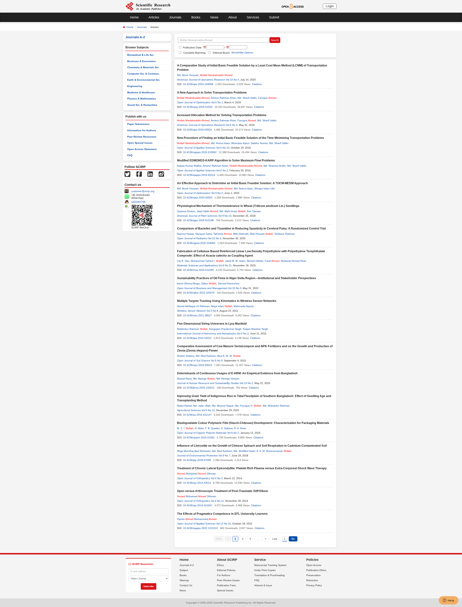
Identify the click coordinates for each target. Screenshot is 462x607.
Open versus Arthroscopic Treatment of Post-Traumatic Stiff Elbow (222, 491)
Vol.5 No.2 (243, 333)
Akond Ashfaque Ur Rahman (193, 306)
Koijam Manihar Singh (255, 329)
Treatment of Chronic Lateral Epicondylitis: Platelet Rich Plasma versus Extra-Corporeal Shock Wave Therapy (252, 468)
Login (330, 6)
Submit (274, 17)
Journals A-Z (187, 565)
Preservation (313, 575)
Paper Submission (138, 124)
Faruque (267, 97)
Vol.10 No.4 (232, 79)
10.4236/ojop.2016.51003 (197, 106)
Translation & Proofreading (269, 575)
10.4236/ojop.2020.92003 (197, 197)
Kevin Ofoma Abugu (188, 283)
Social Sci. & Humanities (142, 104)
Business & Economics (141, 61)
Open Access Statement (142, 149)
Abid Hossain (261, 233)
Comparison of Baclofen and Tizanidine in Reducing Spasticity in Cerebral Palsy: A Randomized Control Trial (251, 228)
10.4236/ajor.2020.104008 (198, 84)
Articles (154, 17)
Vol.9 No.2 (217, 193)
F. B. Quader (212, 428)
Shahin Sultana (185, 355)
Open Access (313, 565)
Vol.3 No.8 (212, 310)
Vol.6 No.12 (208, 410)
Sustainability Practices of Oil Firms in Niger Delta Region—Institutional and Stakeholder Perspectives (246, 278)
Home (134, 17)
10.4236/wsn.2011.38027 (197, 315)
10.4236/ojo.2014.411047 (197, 505)
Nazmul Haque (185, 233)
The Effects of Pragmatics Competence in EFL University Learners (222, 513)
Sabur (208, 283)
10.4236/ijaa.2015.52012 (197, 338)
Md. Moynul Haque (223, 405)
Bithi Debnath (241, 233)
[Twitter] (127, 173)
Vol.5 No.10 (222, 147)
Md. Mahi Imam (232, 211)
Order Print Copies (265, 570)
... (258, 538)
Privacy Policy (314, 585)
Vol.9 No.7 (224, 455)
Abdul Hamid (184, 405)
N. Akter (199, 428)
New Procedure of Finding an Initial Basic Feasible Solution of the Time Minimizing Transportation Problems (250, 137)
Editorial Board (221, 52)
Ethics (220, 565)
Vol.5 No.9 (217, 360)
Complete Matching (194, 52)
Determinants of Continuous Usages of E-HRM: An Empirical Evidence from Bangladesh (237, 373)
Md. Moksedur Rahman (276, 405)
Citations (257, 84)
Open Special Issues (139, 142)
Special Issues (225, 590)
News (214, 17)
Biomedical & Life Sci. (140, 54)
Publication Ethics (316, 570)
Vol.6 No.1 (233, 432)
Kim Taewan (254, 211)
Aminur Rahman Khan (223, 97)
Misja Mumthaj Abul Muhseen (194, 451)
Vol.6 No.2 (222, 170)
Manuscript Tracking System (270, 565)
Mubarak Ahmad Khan (293, 260)
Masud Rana (184, 378)
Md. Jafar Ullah (201, 405)
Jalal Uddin (207, 211)
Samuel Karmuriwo (228, 283)
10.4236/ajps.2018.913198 (198, 220)
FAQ (129, 155)
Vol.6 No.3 (231, 124)
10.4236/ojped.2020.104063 (199, 243)
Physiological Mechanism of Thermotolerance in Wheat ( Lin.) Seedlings (238, 205)
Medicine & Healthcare (141, 92)
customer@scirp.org (142, 191)
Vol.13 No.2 (246, 383)
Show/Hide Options (242, 52)
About (232, 17)
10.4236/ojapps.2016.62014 (199, 175)
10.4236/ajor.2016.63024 (197, 129)
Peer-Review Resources (141, 136)
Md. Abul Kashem (206, 355)
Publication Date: (192, 47)
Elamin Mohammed (197, 519)
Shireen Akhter (255, 260)
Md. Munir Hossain (188, 75)
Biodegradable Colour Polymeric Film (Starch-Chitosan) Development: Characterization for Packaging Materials (253, 422)
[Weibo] (161, 173)
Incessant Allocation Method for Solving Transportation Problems (221, 115)
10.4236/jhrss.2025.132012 (198, 387)
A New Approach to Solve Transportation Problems (212, 92)
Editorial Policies (226, 570)
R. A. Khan (240, 428)
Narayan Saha (203, 233)
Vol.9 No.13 (224, 215)
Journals (175, 17)
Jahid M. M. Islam (235, 260)
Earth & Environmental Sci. (143, 79)
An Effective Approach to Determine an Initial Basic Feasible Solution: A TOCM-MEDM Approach (242, 183)
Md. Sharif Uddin (247, 97)
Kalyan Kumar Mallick (189, 165)
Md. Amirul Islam (220, 143)
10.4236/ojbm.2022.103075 (199, 292)
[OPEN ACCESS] (292, 6)
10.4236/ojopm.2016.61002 (199, 437)
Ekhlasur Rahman (284, 233)
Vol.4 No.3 (217, 478)
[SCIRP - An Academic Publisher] (147, 6)
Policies (312, 560)
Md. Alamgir (204, 378)
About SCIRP (227, 560)
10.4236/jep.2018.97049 (197, 460)
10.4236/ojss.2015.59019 (197, 365)
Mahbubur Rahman (192, 329)
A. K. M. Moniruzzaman (273, 451)
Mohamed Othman (196, 473)
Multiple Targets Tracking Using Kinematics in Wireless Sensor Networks (226, 300)
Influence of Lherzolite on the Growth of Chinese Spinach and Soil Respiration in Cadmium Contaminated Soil (252, 445)
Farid (272, 260)
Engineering (134, 86)
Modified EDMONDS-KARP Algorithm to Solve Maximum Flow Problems (226, 160)
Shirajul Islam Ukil (264, 188)
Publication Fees (226, 585)
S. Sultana (227, 428)
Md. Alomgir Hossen (227, 378)
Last (274, 538)
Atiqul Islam (221, 306)
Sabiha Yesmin (259, 143)
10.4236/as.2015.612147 (197, 414)
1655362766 (138, 201)
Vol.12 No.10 (223, 523)
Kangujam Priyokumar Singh (225, 329)
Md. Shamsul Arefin (274, 165)
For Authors (223, 575)
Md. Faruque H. (248, 405)
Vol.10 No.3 (234, 288)
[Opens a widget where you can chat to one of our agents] (448, 600)
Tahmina (222, 233)
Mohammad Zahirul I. (207, 260)
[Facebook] (139, 173)
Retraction (312, 580)
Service (260, 560)
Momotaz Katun (240, 143)
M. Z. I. (185, 428)
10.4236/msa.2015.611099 (198, 269)
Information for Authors (141, 130)
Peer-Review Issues (228, 580)
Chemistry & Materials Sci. (143, 67)
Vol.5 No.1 (217, 102)
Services (253, 17)
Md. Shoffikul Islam (244, 451)
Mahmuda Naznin (244, 306)
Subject (184, 570)
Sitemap (184, 580)
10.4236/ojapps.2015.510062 (200, 152)
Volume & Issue (263, 585)
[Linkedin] (150, 173)
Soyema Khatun (186, 211)
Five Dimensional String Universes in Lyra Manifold (212, 323)
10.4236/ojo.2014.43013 (197, 482)
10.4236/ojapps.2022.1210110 (200, 528)
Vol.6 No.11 (225, 265)
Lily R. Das (183, 260)
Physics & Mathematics (141, 98)
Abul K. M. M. (229, 355)
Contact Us (186, 585)
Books (195, 17)
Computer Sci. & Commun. (143, 73)
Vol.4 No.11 (217, 500)
